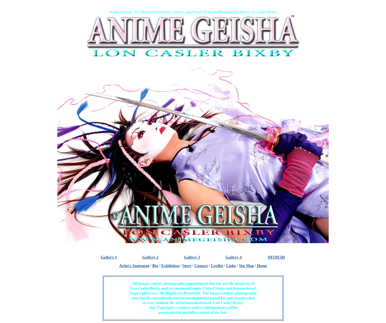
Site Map (246, 265)
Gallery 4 (234, 257)
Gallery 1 (109, 257)
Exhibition (170, 265)
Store (186, 265)
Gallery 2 (150, 257)
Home (262, 265)
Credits (217, 265)
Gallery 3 (192, 257)
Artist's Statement (134, 265)
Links (231, 265)
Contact (201, 265)
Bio (155, 265)
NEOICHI (276, 257)
